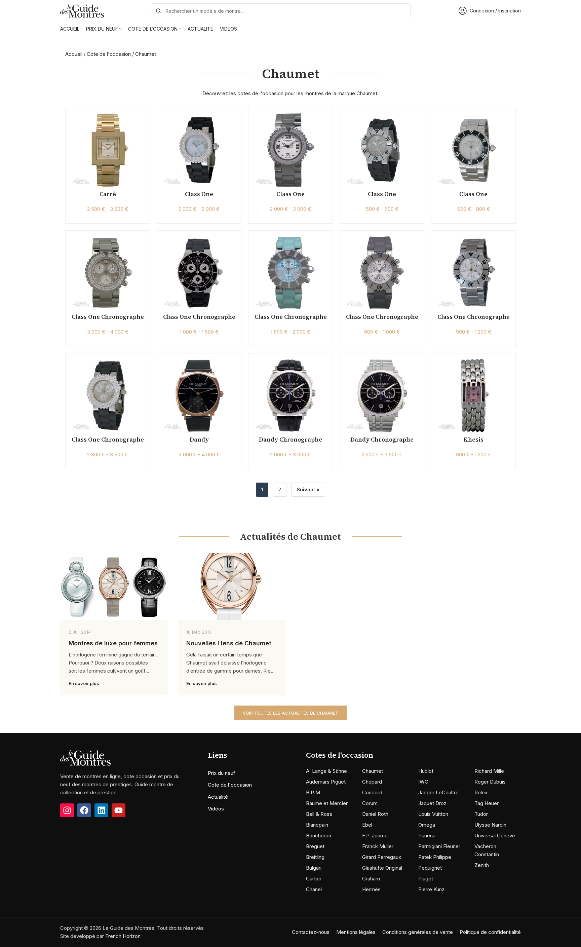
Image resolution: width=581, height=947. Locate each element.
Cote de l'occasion (109, 54)
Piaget (425, 878)
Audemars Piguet (326, 782)
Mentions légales (356, 932)
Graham (371, 878)
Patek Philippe (434, 857)
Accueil (73, 54)
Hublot (425, 771)
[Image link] (85, 757)
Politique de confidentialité (490, 932)
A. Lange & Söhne (326, 771)
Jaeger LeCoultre (438, 792)
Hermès (371, 889)
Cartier (313, 878)
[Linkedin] (101, 810)
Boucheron (318, 835)
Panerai (426, 835)
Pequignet (430, 868)
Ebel (367, 825)
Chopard (372, 782)
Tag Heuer (486, 803)
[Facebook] (84, 810)
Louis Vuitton (433, 814)
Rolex (481, 792)
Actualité (218, 797)
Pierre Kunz (431, 889)
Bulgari (313, 868)
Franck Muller (377, 846)
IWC (423, 782)
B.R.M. (313, 792)
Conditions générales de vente (417, 932)
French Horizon (123, 936)
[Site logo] (82, 10)
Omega (426, 825)
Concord (372, 792)
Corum (370, 803)
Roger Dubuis (490, 782)
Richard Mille (489, 771)
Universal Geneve (494, 835)
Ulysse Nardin (490, 825)
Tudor (481, 814)
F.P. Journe (375, 835)
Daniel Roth (375, 814)
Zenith (481, 865)
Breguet (315, 846)
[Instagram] (67, 810)
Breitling (315, 857)
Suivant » (308, 489)
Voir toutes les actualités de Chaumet (290, 713)
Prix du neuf (221, 773)
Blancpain (317, 825)
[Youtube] (118, 810)
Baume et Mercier (327, 803)
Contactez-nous (311, 932)
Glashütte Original (382, 868)
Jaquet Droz (432, 803)
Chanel (314, 889)
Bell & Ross (319, 814)
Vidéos (216, 808)
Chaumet (372, 771)
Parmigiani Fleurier (439, 846)
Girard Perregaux (381, 857)
